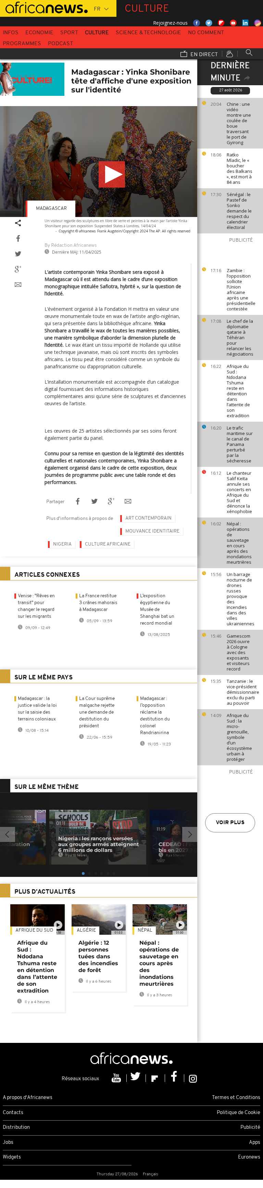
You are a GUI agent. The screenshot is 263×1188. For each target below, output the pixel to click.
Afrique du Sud (34, 930)
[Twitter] (136, 1078)
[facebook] (174, 1078)
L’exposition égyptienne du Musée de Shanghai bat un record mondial (157, 609)
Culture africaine (107, 544)
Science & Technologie (148, 33)
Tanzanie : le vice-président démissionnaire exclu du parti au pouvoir (243, 692)
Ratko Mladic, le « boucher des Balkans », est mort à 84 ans (239, 168)
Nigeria (62, 544)
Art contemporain (148, 518)
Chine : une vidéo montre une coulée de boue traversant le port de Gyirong (239, 123)
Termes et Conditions (236, 1097)
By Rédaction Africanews (71, 245)
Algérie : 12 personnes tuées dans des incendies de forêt (98, 956)
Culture (97, 33)
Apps (254, 1142)
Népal (145, 930)
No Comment (206, 33)
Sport (69, 33)
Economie (39, 33)
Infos (10, 33)
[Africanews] (44, 7)
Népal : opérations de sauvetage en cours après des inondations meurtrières (239, 543)
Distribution (16, 1127)
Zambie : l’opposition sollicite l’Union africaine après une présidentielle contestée (241, 289)
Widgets (12, 1157)
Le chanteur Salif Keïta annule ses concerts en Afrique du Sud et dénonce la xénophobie (239, 492)
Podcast (60, 44)
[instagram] (193, 1078)
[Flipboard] (155, 1078)
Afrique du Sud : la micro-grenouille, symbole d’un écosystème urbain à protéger (239, 737)
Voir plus (230, 823)
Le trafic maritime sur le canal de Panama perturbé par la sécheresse (240, 444)
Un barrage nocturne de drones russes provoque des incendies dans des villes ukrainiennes (240, 599)
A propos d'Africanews (27, 1097)
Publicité (250, 1127)
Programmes (22, 44)
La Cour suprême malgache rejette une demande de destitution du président (97, 712)
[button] (112, 174)
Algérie (86, 930)
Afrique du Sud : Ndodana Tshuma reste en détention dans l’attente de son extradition (238, 390)
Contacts (13, 1112)
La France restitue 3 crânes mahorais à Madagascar (98, 602)
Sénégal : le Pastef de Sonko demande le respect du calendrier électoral (239, 211)
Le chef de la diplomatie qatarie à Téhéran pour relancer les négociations (240, 337)
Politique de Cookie (238, 1112)
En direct (203, 55)
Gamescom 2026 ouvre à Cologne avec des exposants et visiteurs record (238, 652)
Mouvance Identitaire (152, 531)
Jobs (8, 1142)
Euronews (249, 1157)
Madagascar (51, 208)
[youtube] (117, 1078)
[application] (98, 161)
